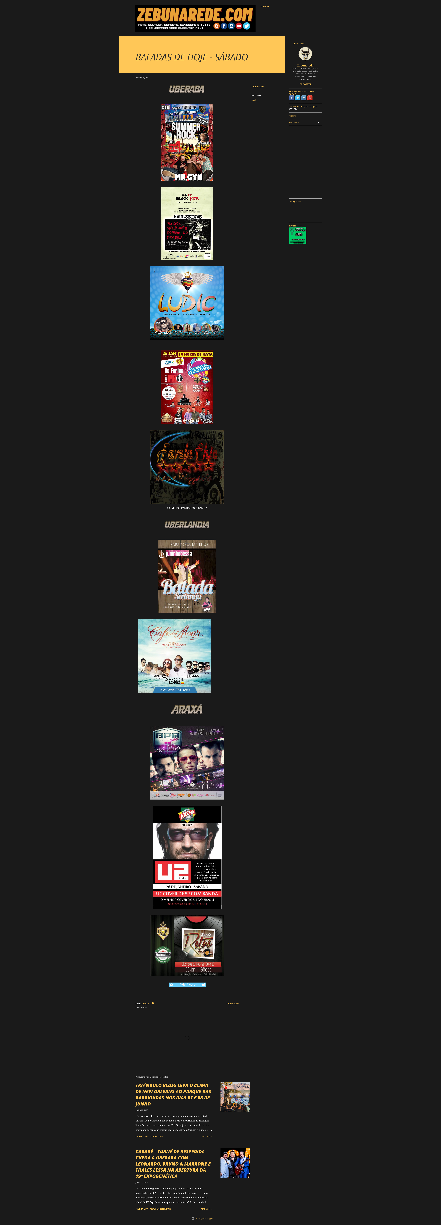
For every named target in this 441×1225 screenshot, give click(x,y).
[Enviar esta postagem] (152, 1004)
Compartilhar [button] (258, 87)
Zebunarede (305, 65)
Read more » (206, 1137)
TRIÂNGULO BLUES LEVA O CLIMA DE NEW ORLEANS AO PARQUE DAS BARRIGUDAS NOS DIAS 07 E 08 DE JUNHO (173, 1094)
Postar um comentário (160, 1209)
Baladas (254, 100)
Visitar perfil (305, 84)
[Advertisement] (304, 162)
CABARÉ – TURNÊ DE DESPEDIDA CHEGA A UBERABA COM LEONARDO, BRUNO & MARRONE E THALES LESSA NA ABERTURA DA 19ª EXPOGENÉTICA (173, 1163)
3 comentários (156, 1137)
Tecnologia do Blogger (203, 1218)
